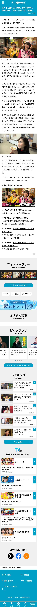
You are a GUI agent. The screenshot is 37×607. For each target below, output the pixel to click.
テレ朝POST (18, 2)
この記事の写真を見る (18, 285)
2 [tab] (17, 360)
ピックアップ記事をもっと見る (18, 365)
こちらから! (18, 185)
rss (26, 556)
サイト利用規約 (26, 581)
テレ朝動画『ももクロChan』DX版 (16, 218)
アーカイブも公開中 (14, 238)
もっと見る (18, 442)
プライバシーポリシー (10, 589)
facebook (18, 556)
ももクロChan (26, 294)
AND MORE (12, 568)
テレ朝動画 (15, 294)
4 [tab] (21, 360)
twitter (11, 556)
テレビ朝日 (7, 575)
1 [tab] (15, 360)
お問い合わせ (8, 581)
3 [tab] (19, 360)
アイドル (6, 294)
